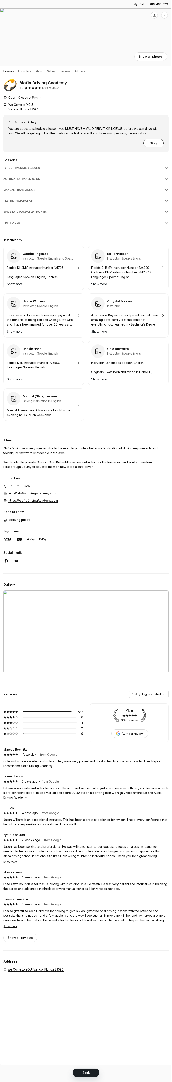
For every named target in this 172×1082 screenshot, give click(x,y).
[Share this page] (154, 15)
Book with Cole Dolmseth (128, 363)
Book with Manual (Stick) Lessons (44, 405)
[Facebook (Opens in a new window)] (6, 561)
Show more (10, 861)
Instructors (24, 71)
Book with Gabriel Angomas (44, 268)
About (39, 71)
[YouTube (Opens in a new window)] (16, 561)
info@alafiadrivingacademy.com (32, 493)
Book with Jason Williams (44, 315)
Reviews (65, 71)
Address (80, 71)
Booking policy (19, 520)
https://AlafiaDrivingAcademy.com (33, 500)
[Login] (164, 15)
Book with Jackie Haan (44, 363)
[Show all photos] (86, 37)
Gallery (51, 71)
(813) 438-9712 (159, 4)
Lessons (8, 71)
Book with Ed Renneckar (128, 268)
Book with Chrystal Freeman (128, 315)
